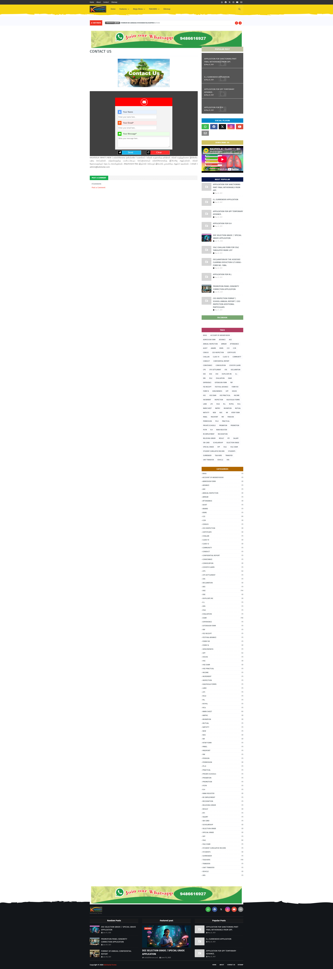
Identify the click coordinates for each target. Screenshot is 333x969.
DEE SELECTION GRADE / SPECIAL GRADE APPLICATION (227, 236)
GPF (227, 391)
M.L (224, 404)
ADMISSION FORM (209, 340)
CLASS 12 (226, 357)
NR (227, 413)
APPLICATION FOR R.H (213, 107)
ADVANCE (222, 340)
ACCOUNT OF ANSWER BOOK (220, 335)
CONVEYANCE (207, 365)
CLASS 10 (216, 357)
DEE (204, 374)
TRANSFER (228, 455)
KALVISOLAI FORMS (233, 400)
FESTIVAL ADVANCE (221, 387)
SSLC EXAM (234, 447)
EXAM (230, 378)
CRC (226, 370)
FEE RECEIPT (207, 387)
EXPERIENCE (207, 382)
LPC (211, 404)
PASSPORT (214, 417)
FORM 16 (206, 391)
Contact (106, 2)
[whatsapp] (222, 2)
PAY (223, 417)
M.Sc (239, 404)
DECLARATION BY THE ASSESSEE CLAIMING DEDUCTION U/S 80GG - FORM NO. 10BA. (227, 262)
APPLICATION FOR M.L (222, 274)
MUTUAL (238, 408)
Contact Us (231, 965)
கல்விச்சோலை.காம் (151, 957)
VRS (228, 460)
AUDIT (205, 348)
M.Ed (218, 404)
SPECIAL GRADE (208, 447)
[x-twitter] (230, 2)
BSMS (221, 348)
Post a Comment (98, 187)
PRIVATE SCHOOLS (209, 425)
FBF (231, 382)
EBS (204, 378)
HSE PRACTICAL (225, 395)
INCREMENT (207, 400)
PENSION (231, 417)
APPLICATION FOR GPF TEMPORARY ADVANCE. (219, 90)
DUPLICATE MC (227, 374)
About (99, 2)
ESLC (210, 378)
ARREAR (223, 344)
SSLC (225, 447)
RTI (229, 438)
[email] (241, 2)
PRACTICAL (226, 421)
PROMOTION (235, 425)
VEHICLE (220, 460)
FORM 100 (235, 387)
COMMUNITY (237, 357)
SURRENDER (207, 455)
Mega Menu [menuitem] (138, 9)
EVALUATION (220, 378)
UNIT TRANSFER (208, 460)
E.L (236, 374)
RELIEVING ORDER (209, 438)
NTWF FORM (235, 413)
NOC (220, 413)
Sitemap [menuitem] (166, 9)
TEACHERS (218, 455)
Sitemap (114, 2)
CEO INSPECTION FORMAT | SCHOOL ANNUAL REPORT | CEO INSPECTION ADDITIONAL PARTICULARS (226, 302)
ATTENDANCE (234, 344)
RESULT (221, 438)
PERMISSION (207, 421)
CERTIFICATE (231, 352)
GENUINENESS (217, 391)
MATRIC (217, 408)
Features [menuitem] (123, 9)
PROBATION (223, 425)
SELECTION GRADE (232, 443)
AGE (230, 340)
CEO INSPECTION (218, 352)
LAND (205, 404)
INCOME (236, 395)
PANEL (205, 417)
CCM (234, 348)
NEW (214, 413)
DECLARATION (235, 370)
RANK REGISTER (221, 430)
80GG (205, 335)
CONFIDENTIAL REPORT (221, 361)
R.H (211, 430)
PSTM (205, 430)
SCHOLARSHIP (218, 443)
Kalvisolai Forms (110, 965)
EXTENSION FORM (221, 382)
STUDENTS (231, 451)
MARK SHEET (207, 408)
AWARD (213, 348)
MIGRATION (228, 408)
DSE (217, 374)
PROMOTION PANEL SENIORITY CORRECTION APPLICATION (226, 287)
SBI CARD (206, 443)
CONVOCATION (221, 365)
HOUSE (234, 391)
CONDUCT (206, 361)
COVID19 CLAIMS (235, 365)
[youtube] (237, 2)
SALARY (236, 438)
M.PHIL (231, 404)
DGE (210, 374)
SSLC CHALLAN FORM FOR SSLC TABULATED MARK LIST (226, 248)
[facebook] (226, 2)
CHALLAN (206, 357)
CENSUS (206, 352)
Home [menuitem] (113, 9)
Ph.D (217, 421)
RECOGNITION (223, 434)
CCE (228, 348)
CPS (204, 370)
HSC (204, 395)
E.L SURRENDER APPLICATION (216, 77)
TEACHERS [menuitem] (153, 9)
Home (92, 2)
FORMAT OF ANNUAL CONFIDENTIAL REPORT (136, 23)
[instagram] (233, 2)
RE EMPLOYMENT (208, 434)
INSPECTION (218, 400)
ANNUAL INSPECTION (210, 344)
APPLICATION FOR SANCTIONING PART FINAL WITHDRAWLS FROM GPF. (220, 60)
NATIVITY (206, 413)
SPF (218, 447)
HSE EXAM (212, 395)
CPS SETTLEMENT (215, 370)
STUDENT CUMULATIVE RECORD (214, 451)
